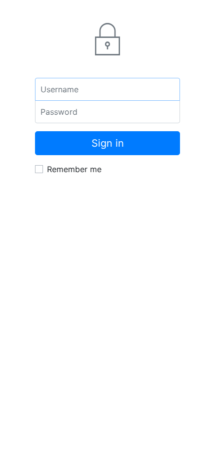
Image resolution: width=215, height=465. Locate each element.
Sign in (108, 143)
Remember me (74, 169)
